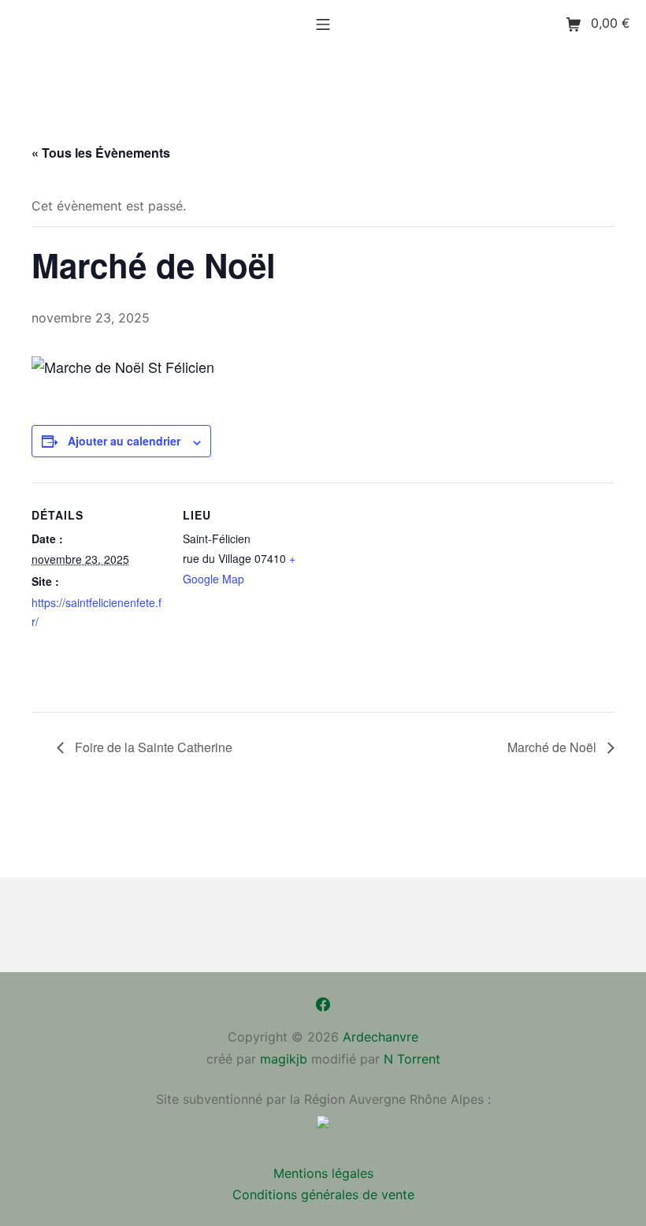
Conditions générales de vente (323, 1194)
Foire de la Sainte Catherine (152, 747)
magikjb (283, 1059)
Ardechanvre (380, 1037)
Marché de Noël (553, 747)
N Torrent (412, 1059)
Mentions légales (323, 1173)
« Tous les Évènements (101, 152)
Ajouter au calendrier (124, 441)
